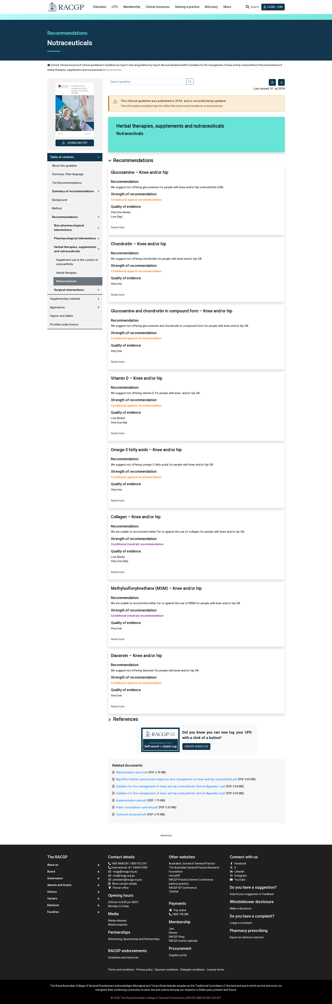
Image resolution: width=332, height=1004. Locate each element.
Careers (52, 898)
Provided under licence (64, 324)
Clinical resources (70, 65)
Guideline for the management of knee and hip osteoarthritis (223, 65)
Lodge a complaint (241, 922)
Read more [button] (117, 227)
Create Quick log (196, 746)
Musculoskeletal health (174, 65)
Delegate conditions (193, 969)
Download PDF (77, 142)
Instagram (240, 875)
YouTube (239, 879)
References (125, 719)
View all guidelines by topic (143, 65)
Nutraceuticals (66, 281)
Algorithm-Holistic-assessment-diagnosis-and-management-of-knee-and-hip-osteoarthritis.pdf (176, 779)
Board (51, 871)
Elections (53, 905)
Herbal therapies (66, 272)
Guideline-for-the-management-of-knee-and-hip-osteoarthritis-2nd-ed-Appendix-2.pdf (170, 793)
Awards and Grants (59, 885)
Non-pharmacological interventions (69, 228)
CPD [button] (115, 7)
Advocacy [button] (211, 7)
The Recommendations (67, 183)
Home (54, 65)
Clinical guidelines (92, 65)
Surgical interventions (69, 290)
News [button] (227, 7)
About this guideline (64, 165)
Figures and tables (61, 316)
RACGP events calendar (183, 940)
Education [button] (99, 7)
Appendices (57, 307)
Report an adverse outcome (247, 937)
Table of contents (62, 157)
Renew (173, 932)
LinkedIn (239, 871)
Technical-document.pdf (131, 814)
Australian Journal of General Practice (192, 863)
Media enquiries (117, 924)
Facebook (240, 863)
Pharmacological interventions (75, 238)
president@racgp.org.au (127, 879)
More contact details (124, 883)
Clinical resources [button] (158, 7)
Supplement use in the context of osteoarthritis (77, 262)
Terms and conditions (121, 969)
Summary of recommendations (73, 191)
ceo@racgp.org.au (124, 875)
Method (57, 208)
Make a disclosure (240, 908)
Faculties (53, 911)
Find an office (121, 887)
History (52, 891)
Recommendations (270, 65)
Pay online (180, 910)
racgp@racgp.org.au (125, 871)
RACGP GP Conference (183, 887)
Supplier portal (178, 955)
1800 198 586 (180, 914)
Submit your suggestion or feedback (252, 894)
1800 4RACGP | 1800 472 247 (129, 863)
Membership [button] (131, 7)
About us (52, 864)
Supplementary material (65, 298)
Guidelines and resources (123, 957)
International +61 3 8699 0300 (129, 867)
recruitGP (174, 875)
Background (59, 200)
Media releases (117, 920)
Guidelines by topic (115, 65)
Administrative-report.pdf (132, 772)
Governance (55, 878)
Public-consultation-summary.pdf (137, 807)
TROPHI (173, 891)
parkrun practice (179, 883)
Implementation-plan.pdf (131, 800)
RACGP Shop (177, 936)
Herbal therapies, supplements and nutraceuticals (75, 69)
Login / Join (275, 6)
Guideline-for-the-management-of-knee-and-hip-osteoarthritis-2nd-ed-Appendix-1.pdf (170, 786)
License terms (215, 969)
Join (171, 928)
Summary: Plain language (68, 174)
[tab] (99, 7)
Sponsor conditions (166, 969)
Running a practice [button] (187, 7)
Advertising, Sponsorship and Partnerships (134, 939)
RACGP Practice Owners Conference (191, 879)
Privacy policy (144, 969)
